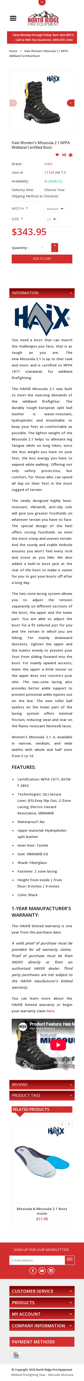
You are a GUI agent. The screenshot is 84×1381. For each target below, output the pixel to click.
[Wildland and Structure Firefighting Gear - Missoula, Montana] (47, 17)
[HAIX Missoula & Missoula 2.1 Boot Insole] (42, 1162)
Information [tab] (25, 292)
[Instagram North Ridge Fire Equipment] (51, 1270)
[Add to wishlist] (57, 155)
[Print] (70, 155)
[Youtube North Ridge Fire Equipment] (42, 1270)
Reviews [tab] (20, 1084)
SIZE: (17, 219)
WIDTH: (19, 208)
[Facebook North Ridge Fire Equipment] (32, 1270)
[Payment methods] (15, 1355)
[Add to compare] (64, 155)
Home (13, 51)
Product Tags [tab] (26, 1095)
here (50, 1010)
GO (70, 1259)
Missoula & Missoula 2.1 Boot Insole (42, 1211)
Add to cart (42, 259)
